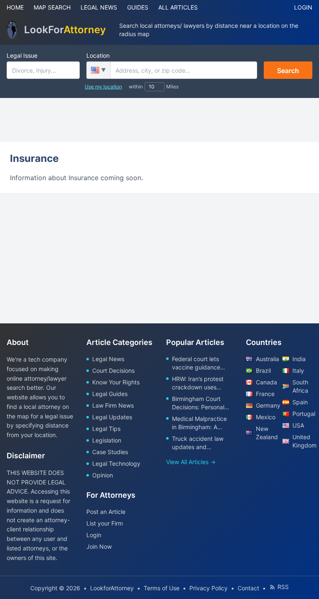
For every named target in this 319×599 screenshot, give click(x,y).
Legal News (108, 358)
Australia (266, 358)
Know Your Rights (116, 382)
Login (93, 534)
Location (98, 55)
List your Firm (104, 523)
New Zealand (266, 432)
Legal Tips (106, 428)
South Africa (300, 386)
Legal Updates (112, 417)
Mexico (265, 417)
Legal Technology (116, 463)
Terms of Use (161, 588)
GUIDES (137, 7)
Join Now (99, 546)
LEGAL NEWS (99, 7)
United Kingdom (302, 441)
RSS (283, 586)
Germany (266, 405)
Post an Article (105, 511)
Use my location (103, 86)
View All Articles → (191, 461)
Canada (266, 382)
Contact (248, 588)
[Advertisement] (159, 120)
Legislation (106, 440)
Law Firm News (113, 405)
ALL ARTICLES (178, 7)
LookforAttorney (112, 588)
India (299, 358)
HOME (15, 7)
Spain (300, 402)
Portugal (302, 413)
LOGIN (303, 7)
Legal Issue (22, 55)
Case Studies (110, 451)
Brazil (263, 370)
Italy (298, 370)
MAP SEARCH (52, 7)
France (265, 393)
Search (288, 70)
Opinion (102, 475)
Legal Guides (110, 393)
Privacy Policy (208, 588)
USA (298, 425)
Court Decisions (113, 370)
